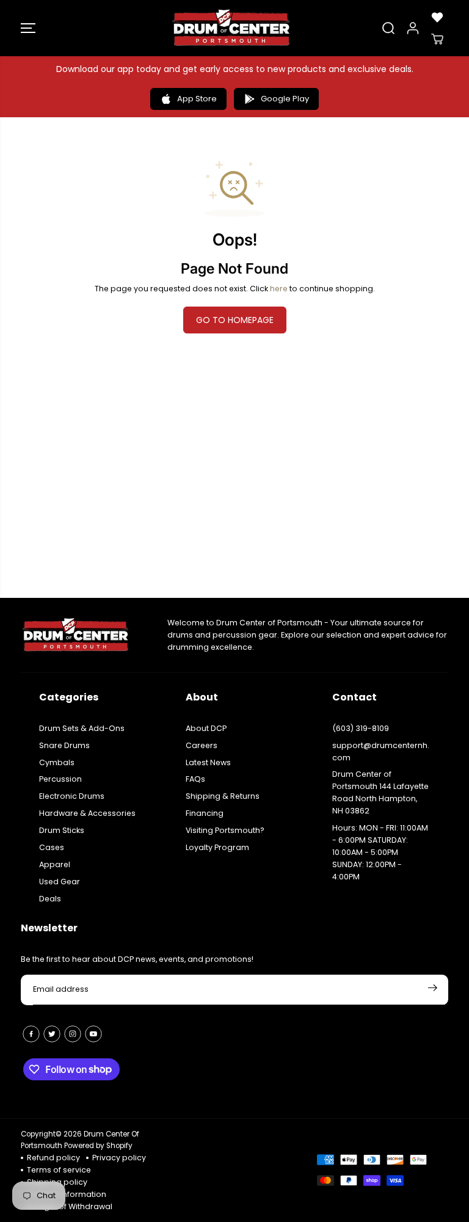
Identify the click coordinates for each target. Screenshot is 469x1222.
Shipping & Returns (223, 796)
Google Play (285, 98)
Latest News (208, 762)
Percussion (60, 779)
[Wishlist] (437, 17)
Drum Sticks (61, 830)
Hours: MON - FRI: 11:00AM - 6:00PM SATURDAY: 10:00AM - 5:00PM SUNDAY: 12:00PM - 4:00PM (380, 852)
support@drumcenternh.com (380, 751)
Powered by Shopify (98, 1146)
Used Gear (59, 881)
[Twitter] (52, 1034)
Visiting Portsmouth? (225, 830)
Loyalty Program (217, 847)
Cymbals (57, 762)
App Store (197, 98)
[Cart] (437, 39)
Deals (50, 898)
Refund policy (53, 1157)
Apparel (54, 864)
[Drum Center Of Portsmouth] (231, 28)
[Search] (388, 28)
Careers (201, 745)
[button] (28, 28)
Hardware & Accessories (87, 813)
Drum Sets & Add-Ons (82, 728)
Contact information (66, 1194)
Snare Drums (64, 745)
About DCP (206, 728)
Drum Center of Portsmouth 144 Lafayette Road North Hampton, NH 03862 (380, 792)
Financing (205, 813)
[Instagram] (72, 1034)
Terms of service (59, 1170)
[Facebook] (31, 1034)
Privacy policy (119, 1157)
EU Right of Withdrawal (69, 1206)
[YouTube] (93, 1034)
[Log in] (413, 28)
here (279, 288)
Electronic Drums (71, 796)
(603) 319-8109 (360, 728)
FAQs (195, 779)
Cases (51, 847)
